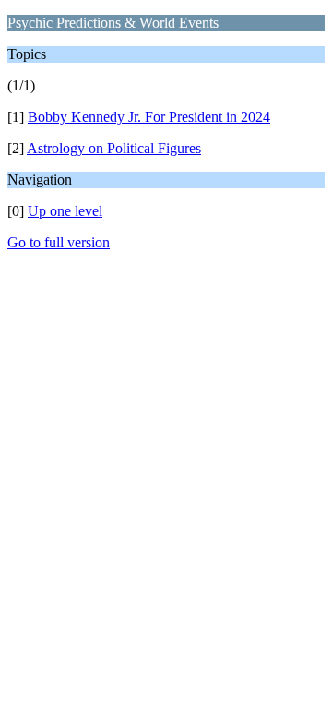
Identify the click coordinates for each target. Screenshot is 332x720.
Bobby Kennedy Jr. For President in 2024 (149, 117)
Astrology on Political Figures (114, 148)
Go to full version (58, 242)
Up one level (65, 211)
